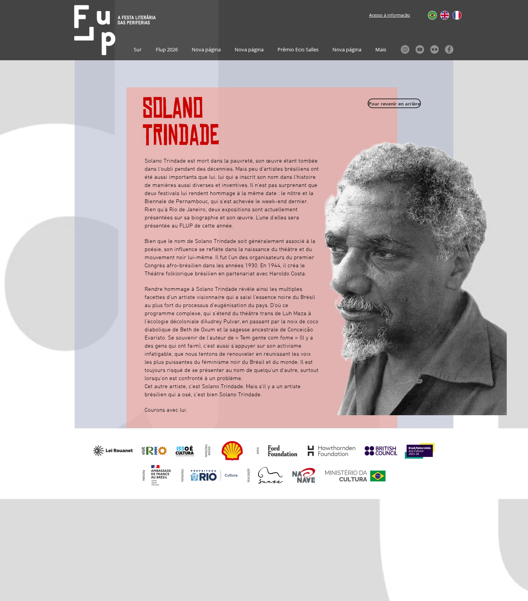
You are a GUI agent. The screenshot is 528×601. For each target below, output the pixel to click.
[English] (440, 15)
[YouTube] (420, 49)
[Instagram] (405, 49)
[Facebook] (449, 49)
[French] (453, 15)
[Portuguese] (428, 15)
